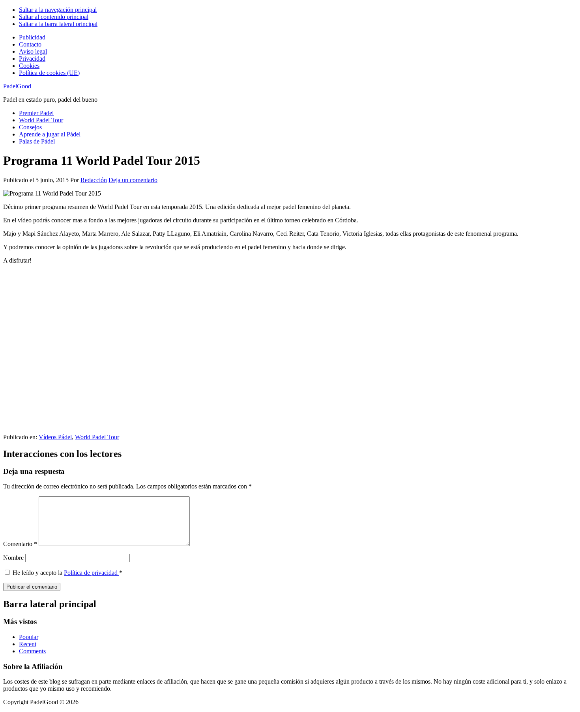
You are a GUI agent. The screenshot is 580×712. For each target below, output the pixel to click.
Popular (28, 637)
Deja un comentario (133, 180)
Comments (32, 651)
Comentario (20, 544)
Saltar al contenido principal (53, 16)
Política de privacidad (91, 572)
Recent (27, 644)
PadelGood (17, 86)
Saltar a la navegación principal (58, 9)
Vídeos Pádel (55, 437)
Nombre (13, 557)
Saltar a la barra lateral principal (58, 24)
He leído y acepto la (67, 572)
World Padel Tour (97, 437)
